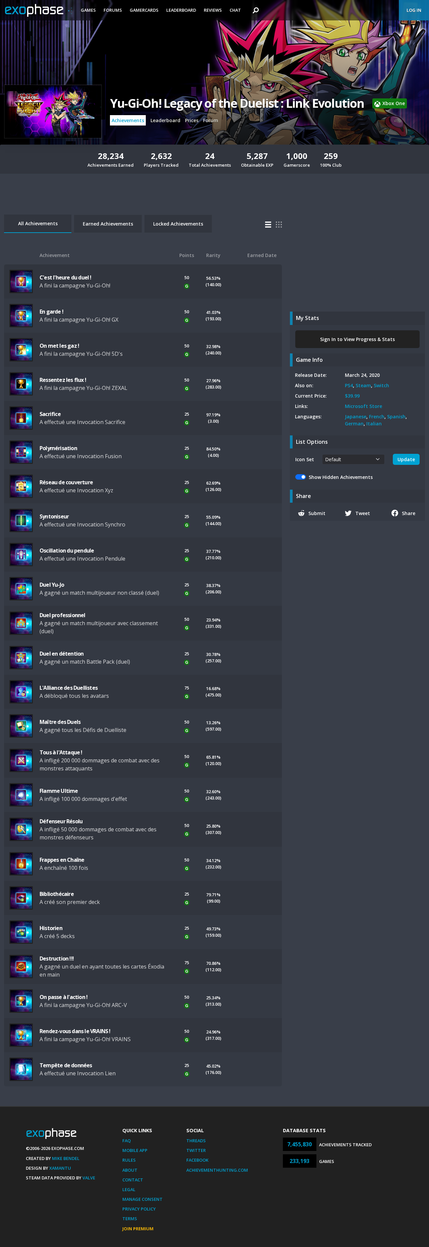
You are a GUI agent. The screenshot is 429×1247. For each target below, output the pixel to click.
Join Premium (138, 1229)
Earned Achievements (108, 224)
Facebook (197, 1160)
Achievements (128, 120)
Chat (235, 10)
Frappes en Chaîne (62, 859)
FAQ (126, 1141)
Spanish (396, 416)
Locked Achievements (178, 224)
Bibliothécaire (57, 894)
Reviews (213, 10)
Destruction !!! (57, 958)
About (129, 1170)
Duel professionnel (62, 615)
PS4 (349, 385)
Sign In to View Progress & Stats (357, 339)
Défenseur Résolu (61, 821)
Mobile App (134, 1150)
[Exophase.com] (38, 10)
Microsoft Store (363, 406)
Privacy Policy (139, 1209)
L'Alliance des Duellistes (69, 687)
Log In (414, 10)
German (354, 423)
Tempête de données (66, 1065)
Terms (129, 1219)
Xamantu (60, 1168)
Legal (128, 1189)
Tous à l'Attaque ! (61, 752)
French (376, 416)
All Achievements (38, 223)
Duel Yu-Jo (52, 584)
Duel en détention (61, 653)
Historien (51, 928)
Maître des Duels (60, 722)
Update (406, 459)
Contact (132, 1180)
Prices (191, 120)
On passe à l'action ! (63, 997)
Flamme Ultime (59, 791)
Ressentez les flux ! (63, 380)
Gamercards (144, 10)
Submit (316, 513)
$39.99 (352, 396)
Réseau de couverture (66, 482)
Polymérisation (58, 448)
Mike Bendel (65, 1158)
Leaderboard (181, 10)
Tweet (362, 513)
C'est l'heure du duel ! (65, 277)
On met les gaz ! (59, 345)
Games (88, 10)
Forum (210, 120)
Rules (129, 1160)
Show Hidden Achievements (341, 477)
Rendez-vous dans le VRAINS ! (75, 1031)
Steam (363, 385)
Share (408, 513)
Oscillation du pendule (67, 550)
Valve (88, 1178)
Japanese (355, 416)
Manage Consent (142, 1199)
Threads (196, 1141)
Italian (374, 423)
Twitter (196, 1150)
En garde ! (51, 311)
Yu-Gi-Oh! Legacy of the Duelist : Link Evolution (237, 103)
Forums (113, 10)
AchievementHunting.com (217, 1170)
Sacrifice (50, 414)
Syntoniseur (54, 516)
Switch (381, 385)
